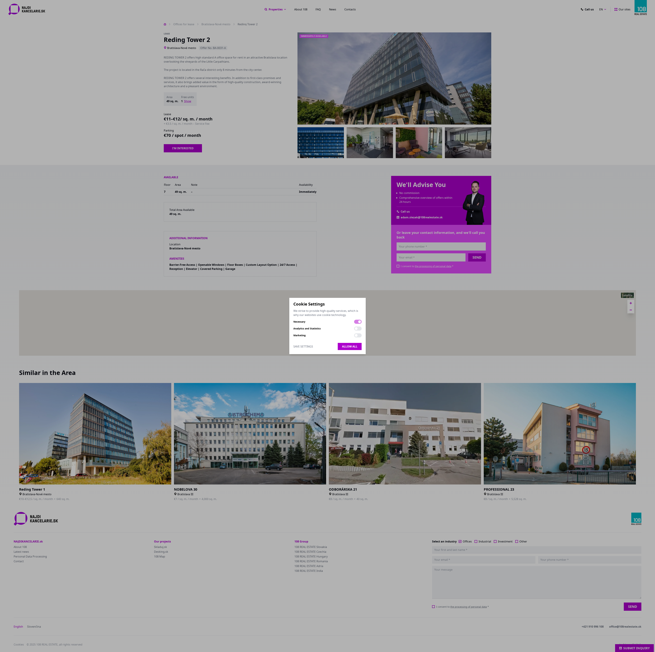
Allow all (349, 346)
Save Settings (303, 346)
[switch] (358, 322)
